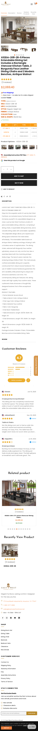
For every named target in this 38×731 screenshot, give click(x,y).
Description (11, 13)
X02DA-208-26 (10, 566)
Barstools (4, 640)
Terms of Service (7, 682)
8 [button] (23, 529)
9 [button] (25, 529)
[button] (28, 380)
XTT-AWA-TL (31, 155)
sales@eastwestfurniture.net (14, 609)
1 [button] (14, 55)
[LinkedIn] (19, 618)
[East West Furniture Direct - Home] (19, 586)
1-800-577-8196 (9, 605)
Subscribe (31, 713)
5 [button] (23, 55)
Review (19, 13)
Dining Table (5, 633)
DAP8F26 (4, 157)
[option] (19, 503)
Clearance (4, 646)
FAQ (2, 672)
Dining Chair (5, 637)
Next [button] (35, 49)
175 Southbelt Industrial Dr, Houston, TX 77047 (19, 601)
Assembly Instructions (8, 675)
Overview (4, 13)
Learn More (27, 725)
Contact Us (5, 662)
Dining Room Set (6, 630)
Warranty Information (8, 669)
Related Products (26, 13)
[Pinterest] (10, 618)
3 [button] (18, 55)
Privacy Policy (5, 678)
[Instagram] (6, 618)
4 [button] (21, 55)
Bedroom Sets (6, 643)
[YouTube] (15, 618)
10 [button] (27, 529)
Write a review (16, 380)
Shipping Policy (6, 665)
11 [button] (29, 529)
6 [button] (18, 529)
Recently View (33, 13)
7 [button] (21, 529)
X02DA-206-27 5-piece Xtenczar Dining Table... (19, 516)
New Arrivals (5, 650)
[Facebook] (2, 618)
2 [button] (16, 55)
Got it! (6, 728)
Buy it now (19, 183)
